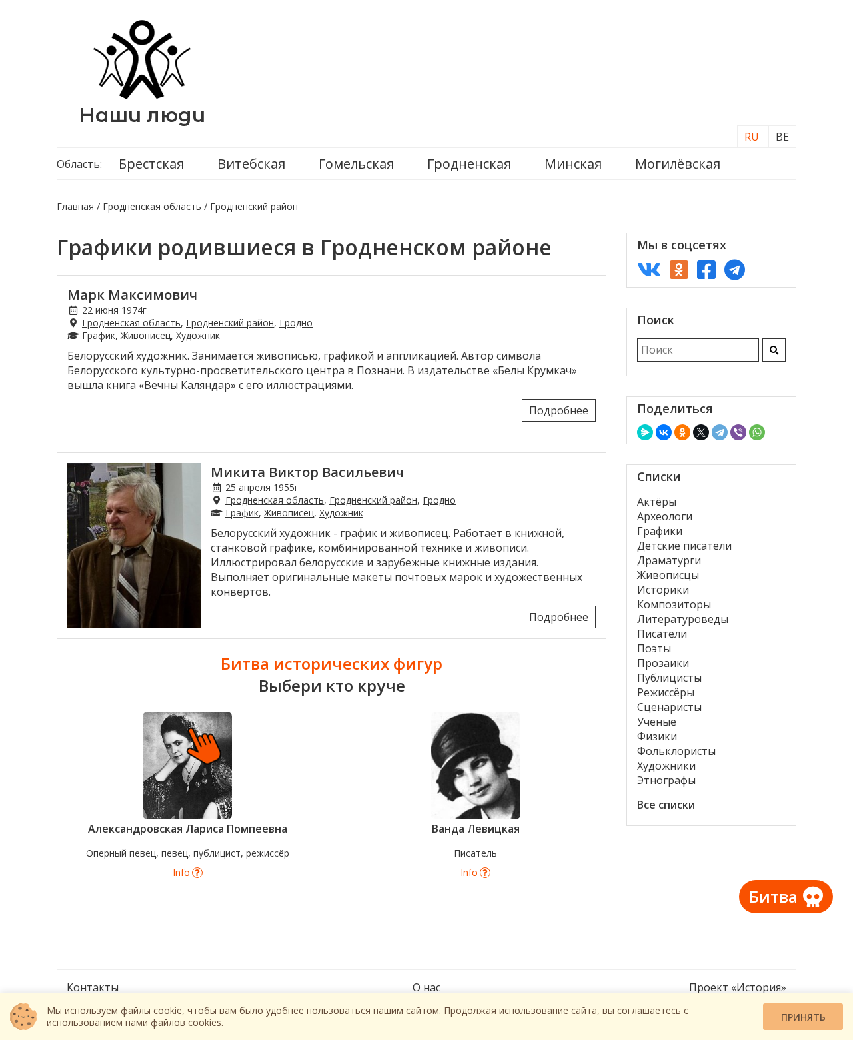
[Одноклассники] (682, 432)
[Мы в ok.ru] (679, 269)
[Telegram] (720, 432)
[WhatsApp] (757, 432)
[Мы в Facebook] (706, 269)
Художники (666, 765)
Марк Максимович (132, 295)
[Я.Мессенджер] (645, 432)
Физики (657, 736)
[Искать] (774, 350)
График (98, 335)
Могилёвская (677, 164)
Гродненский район (230, 322)
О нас (426, 987)
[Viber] (738, 432)
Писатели (662, 633)
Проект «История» (737, 987)
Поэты (654, 648)
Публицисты (669, 677)
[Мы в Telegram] (734, 269)
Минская (573, 164)
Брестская (151, 164)
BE (782, 136)
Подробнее (558, 410)
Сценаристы (669, 707)
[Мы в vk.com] (649, 269)
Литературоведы (682, 619)
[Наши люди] (142, 95)
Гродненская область (152, 206)
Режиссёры (665, 692)
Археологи (664, 516)
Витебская (251, 164)
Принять (803, 1017)
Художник (198, 335)
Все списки (666, 804)
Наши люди (142, 115)
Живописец (146, 335)
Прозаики (663, 663)
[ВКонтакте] (664, 432)
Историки (663, 589)
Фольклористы (676, 751)
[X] (701, 432)
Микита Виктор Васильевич (307, 472)
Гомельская (356, 164)
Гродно (296, 322)
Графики (659, 531)
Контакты (93, 987)
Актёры (656, 501)
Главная (75, 206)
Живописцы (668, 575)
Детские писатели (684, 545)
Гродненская (469, 164)
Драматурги (669, 560)
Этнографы (666, 780)
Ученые (656, 721)
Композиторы (674, 604)
